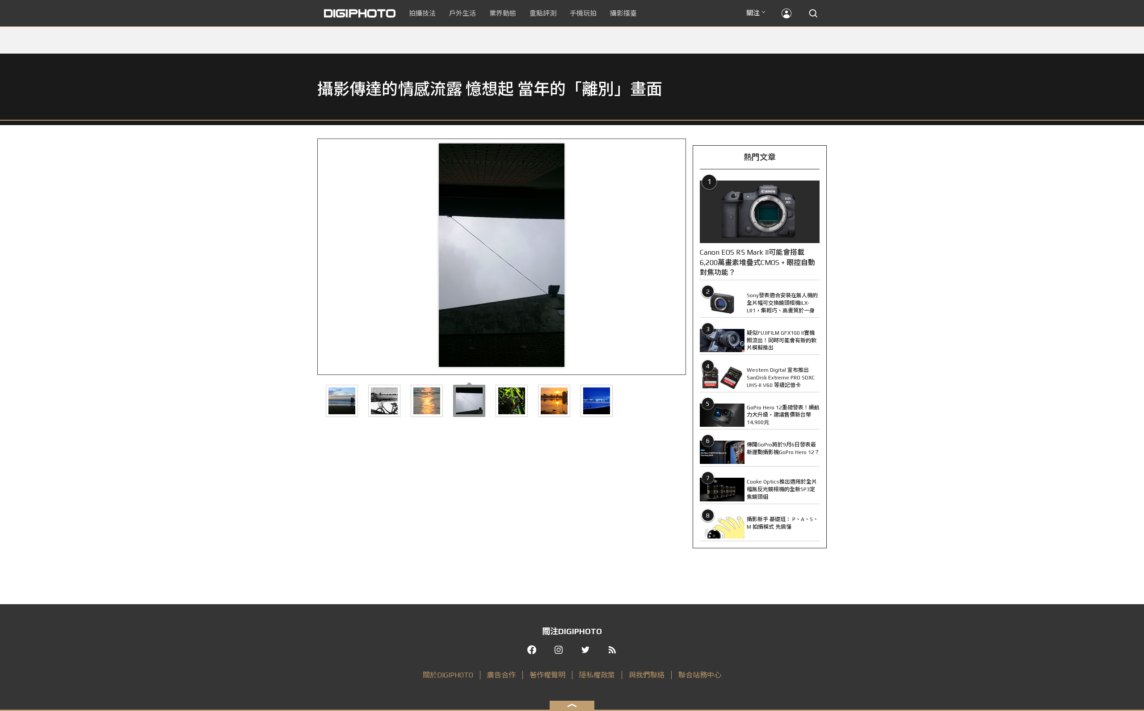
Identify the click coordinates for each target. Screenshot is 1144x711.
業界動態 (502, 13)
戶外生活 (462, 13)
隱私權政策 (597, 675)
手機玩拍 (583, 13)
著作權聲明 (547, 675)
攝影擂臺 (623, 13)
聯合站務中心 (699, 675)
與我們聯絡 (647, 675)
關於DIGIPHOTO (448, 675)
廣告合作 (501, 675)
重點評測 (543, 13)
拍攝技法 (422, 13)
